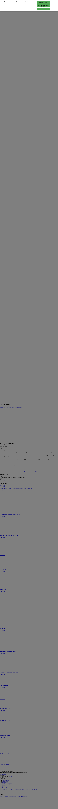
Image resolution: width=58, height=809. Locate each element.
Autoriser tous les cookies (43, 9)
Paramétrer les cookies (43, 2)
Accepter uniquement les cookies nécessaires (43, 6)
